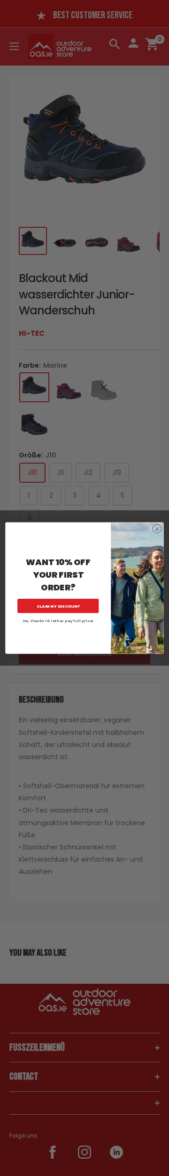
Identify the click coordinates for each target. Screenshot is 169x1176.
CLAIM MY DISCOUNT (58, 606)
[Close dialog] (157, 529)
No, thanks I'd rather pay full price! (58, 620)
